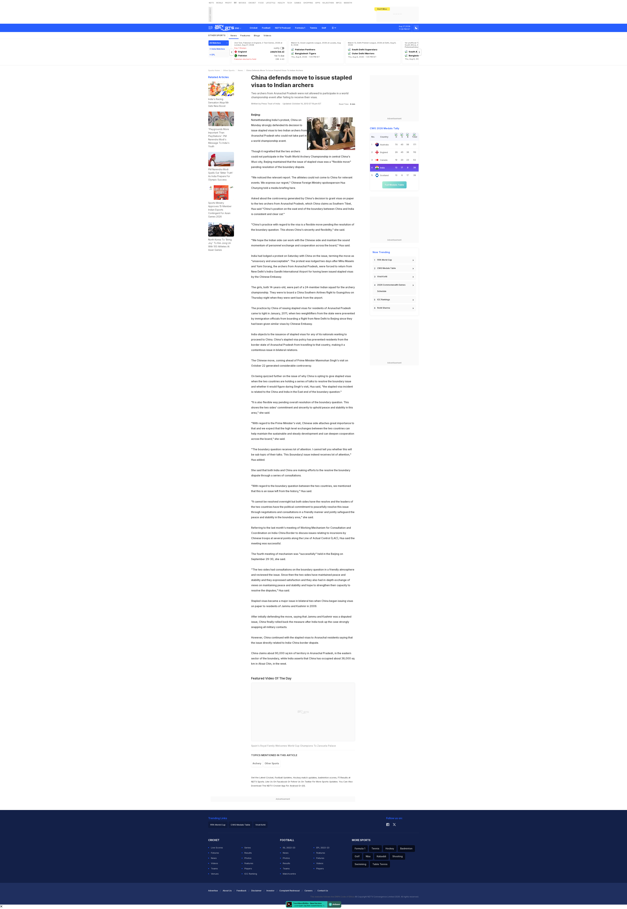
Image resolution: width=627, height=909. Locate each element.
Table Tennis (379, 864)
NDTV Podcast (282, 27)
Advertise (213, 890)
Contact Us (322, 890)
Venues (215, 873)
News (234, 35)
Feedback (241, 890)
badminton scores (327, 777)
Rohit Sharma (383, 308)
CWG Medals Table (386, 268)
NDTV (211, 3)
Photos (247, 858)
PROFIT (228, 3)
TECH (289, 3)
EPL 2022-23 (322, 847)
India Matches (218, 49)
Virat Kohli (382, 276)
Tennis (313, 27)
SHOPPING (308, 3)
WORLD (219, 3)
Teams (214, 868)
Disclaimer (256, 890)
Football (266, 27)
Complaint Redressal (289, 890)
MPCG (339, 3)
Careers (309, 890)
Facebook (282, 781)
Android (294, 785)
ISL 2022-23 (289, 847)
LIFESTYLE (270, 3)
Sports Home (214, 70)
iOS (303, 785)
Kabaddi (381, 856)
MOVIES (242, 3)
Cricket (253, 27)
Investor (270, 890)
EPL (213, 54)
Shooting (397, 856)
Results (248, 852)
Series (247, 847)
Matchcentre (289, 873)
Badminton (406, 848)
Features (245, 35)
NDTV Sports (257, 781)
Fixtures (215, 852)
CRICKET (252, 3)
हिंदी (235, 3)
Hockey (390, 848)
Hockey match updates (305, 777)
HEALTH (281, 3)
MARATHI (348, 3)
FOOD (261, 3)
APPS (317, 3)
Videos (267, 35)
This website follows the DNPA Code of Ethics (332, 896)
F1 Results (343, 777)
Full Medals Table (394, 184)
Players (248, 868)
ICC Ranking (250, 873)
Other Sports (216, 35)
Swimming (360, 864)
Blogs (257, 35)
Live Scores (217, 847)
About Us (227, 890)
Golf (324, 27)
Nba (368, 856)
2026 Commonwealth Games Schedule (391, 288)
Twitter (308, 781)
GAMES (297, 3)
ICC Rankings (383, 299)
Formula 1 (300, 27)
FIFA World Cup (384, 260)
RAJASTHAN (328, 3)
